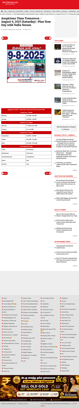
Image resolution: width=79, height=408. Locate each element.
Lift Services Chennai (47, 309)
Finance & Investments (28, 315)
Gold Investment (27, 332)
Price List (32, 11)
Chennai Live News (8, 368)
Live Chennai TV (46, 312)
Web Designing (65, 365)
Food (24, 321)
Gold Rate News (27, 341)
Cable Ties (6, 371)
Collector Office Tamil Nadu (30, 309)
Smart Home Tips (66, 317)
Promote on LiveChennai (48, 346)
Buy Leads (6, 337)
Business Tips (39, 11)
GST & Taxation (27, 346)
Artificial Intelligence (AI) (9, 317)
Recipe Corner (46, 371)
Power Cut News (56, 11)
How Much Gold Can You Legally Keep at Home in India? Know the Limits (64, 192)
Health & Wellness (27, 352)
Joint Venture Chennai (48, 298)
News (5, 11)
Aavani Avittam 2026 (8, 304)
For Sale (25, 324)
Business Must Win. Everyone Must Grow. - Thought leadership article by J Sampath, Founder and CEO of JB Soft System (66, 154)
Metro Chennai (46, 332)
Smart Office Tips (66, 320)
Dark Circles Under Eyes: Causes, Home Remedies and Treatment (66, 222)
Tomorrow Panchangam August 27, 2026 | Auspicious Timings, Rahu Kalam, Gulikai (69, 74)
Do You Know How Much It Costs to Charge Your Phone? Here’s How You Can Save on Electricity (66, 183)
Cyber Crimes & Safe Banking (30, 301)
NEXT (47, 38)
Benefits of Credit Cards (9, 320)
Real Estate (64, 11)
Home (5, 298)
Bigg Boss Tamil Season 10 (10, 326)
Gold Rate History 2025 (29, 338)
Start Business (47, 11)
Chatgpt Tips (6, 349)
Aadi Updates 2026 (8, 301)
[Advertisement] (49, 4)
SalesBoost (64, 298)
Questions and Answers (48, 368)
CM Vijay (5, 346)
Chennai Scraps (27, 298)
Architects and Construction (10, 315)
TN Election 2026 (66, 345)
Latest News (45, 304)
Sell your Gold (11, 11)
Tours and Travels (66, 342)
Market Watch (20, 11)
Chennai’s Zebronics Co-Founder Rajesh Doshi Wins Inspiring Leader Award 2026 (69, 61)
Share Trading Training (67, 315)
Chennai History (7, 360)
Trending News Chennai (67, 359)
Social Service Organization (68, 309)
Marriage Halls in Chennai (48, 335)
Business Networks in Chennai (11, 343)
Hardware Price (27, 349)
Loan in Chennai (46, 323)
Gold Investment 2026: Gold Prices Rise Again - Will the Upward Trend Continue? (69, 113)
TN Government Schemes (68, 348)
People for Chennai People (49, 366)
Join (43, 301)
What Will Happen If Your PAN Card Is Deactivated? (66, 199)
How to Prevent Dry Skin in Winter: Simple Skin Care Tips (66, 215)
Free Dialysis (26, 318)
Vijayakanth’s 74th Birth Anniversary (64, 247)
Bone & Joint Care (8, 332)
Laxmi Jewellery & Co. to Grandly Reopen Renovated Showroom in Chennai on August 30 (69, 48)
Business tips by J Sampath (10, 335)
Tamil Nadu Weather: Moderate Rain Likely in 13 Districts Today (69, 100)
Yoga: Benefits (65, 370)
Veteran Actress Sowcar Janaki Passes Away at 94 (66, 253)
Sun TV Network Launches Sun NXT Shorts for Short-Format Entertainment (66, 260)
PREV (5, 38)
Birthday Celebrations (9, 323)
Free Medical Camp (28, 326)
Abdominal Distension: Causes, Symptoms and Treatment (64, 230)
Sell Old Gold (64, 312)
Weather (27, 11)
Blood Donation (7, 329)
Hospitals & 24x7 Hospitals (30, 355)
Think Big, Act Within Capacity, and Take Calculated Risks (66, 164)
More (74, 170)
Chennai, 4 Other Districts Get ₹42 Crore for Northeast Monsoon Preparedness (69, 88)
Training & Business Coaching (69, 356)
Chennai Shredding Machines (30, 304)
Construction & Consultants (30, 306)
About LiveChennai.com (9, 306)
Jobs (24, 361)
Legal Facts (45, 306)
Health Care (26, 358)
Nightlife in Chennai (47, 343)
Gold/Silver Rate (27, 343)
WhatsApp (64, 368)
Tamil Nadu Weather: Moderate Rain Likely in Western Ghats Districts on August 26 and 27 (31, 14)
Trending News (72, 11)
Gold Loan (25, 335)
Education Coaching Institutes (30, 312)
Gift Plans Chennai (27, 329)
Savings (63, 301)
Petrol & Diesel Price (47, 349)
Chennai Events (7, 352)
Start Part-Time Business (67, 326)
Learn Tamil (45, 320)
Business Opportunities (9, 340)
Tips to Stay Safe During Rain (69, 334)
